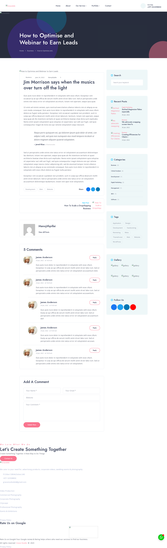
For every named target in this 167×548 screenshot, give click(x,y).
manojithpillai (52, 77)
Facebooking (131, 228)
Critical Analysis (116, 171)
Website (50, 189)
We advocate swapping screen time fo (131, 123)
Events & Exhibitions (8, 511)
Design (127, 223)
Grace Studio (21, 543)
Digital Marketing (127, 107)
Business (30, 51)
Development (30, 189)
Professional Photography (11, 507)
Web (41, 189)
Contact (108, 6)
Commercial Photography (10, 495)
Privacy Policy (5, 520)
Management (115, 188)
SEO (112, 194)
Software (113, 199)
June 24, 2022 (39, 77)
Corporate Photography (10, 499)
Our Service (80, 6)
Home (58, 6)
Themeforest (117, 237)
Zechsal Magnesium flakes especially (132, 110)
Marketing (117, 232)
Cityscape (4, 503)
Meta (127, 232)
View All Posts (44, 232)
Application (117, 223)
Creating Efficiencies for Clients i (131, 135)
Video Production (7, 491)
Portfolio (95, 6)
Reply (95, 257)
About (68, 6)
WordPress (117, 242)
